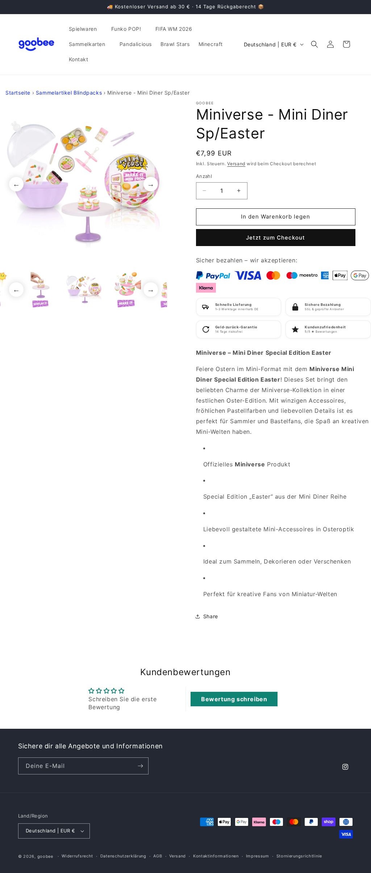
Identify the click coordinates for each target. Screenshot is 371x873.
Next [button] (150, 184)
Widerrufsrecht (77, 856)
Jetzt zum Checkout (275, 237)
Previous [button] (16, 184)
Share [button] (210, 616)
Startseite (17, 93)
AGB (157, 856)
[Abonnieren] (140, 765)
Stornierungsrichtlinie (299, 856)
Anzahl (204, 176)
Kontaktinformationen (216, 856)
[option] (83, 184)
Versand (236, 163)
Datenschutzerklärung (123, 856)
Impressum (257, 856)
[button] (85, 29)
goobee (45, 856)
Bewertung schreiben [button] (234, 699)
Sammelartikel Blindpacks (69, 93)
